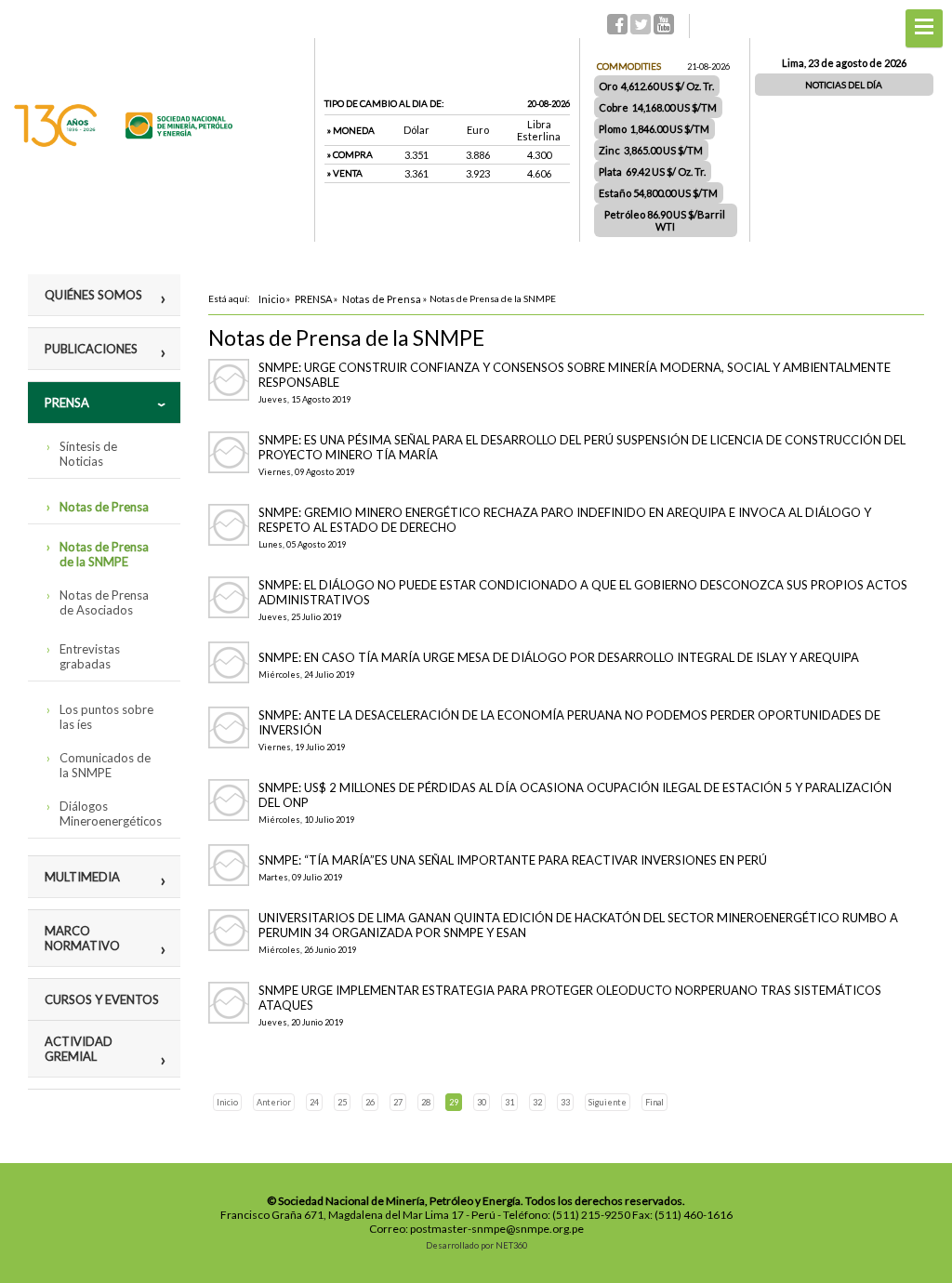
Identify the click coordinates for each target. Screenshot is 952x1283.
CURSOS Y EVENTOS (102, 999)
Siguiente (607, 1102)
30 (481, 1102)
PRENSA (67, 402)
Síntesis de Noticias (88, 454)
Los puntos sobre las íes (106, 717)
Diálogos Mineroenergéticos (111, 813)
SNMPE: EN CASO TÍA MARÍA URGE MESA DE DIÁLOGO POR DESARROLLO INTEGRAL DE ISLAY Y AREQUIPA (558, 657)
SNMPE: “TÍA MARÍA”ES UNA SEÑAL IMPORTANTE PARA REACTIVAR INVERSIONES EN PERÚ (512, 860)
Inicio (227, 1102)
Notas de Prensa (104, 506)
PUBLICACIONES (91, 348)
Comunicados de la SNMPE (105, 765)
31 (509, 1102)
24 (314, 1102)
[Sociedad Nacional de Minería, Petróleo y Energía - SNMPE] (123, 142)
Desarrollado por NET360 (476, 1245)
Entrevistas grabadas (90, 656)
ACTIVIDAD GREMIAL (78, 1049)
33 (565, 1102)
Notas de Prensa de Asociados (104, 602)
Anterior (274, 1102)
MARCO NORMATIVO (82, 938)
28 (425, 1102)
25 (342, 1102)
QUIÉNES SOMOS (93, 294)
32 (537, 1102)
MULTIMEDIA (82, 876)
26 (370, 1102)
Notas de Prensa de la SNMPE (104, 554)
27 (398, 1102)
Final (654, 1102)
